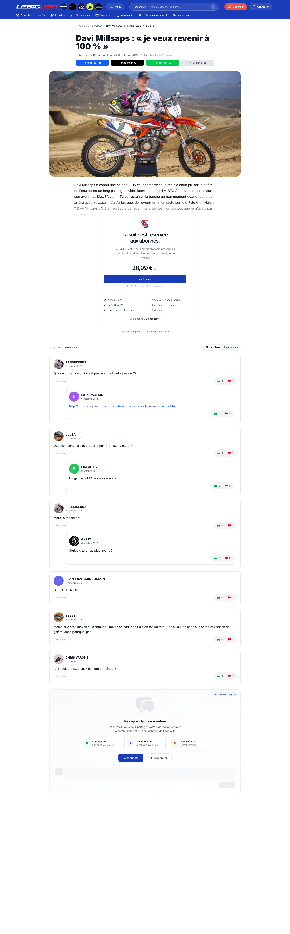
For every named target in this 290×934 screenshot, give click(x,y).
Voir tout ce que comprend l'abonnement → (145, 331)
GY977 (86, 539)
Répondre (61, 381)
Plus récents (231, 347)
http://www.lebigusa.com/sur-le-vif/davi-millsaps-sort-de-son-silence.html (122, 406)
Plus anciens (213, 347)
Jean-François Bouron (85, 579)
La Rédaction (92, 395)
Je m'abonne (145, 278)
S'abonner (160, 758)
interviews (96, 25)
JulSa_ (71, 434)
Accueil (83, 25)
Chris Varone (77, 657)
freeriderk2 (76, 362)
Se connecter (153, 318)
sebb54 (71, 615)
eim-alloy (89, 467)
